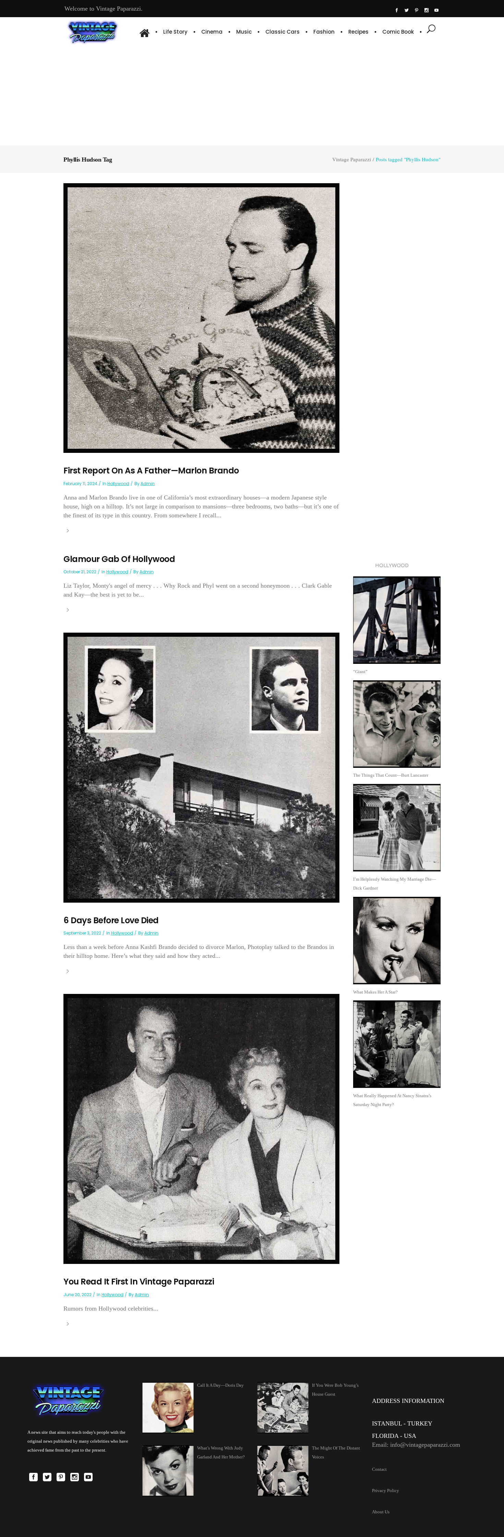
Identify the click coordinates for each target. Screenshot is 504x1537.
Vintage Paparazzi (351, 159)
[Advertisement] (252, 94)
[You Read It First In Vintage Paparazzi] (201, 1128)
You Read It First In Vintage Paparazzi (138, 1281)
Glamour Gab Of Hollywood (119, 559)
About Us (380, 1511)
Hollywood (118, 483)
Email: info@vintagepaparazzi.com (416, 1444)
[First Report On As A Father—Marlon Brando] (201, 317)
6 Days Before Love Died (111, 920)
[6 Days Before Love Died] (201, 767)
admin (148, 483)
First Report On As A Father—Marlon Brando (151, 470)
